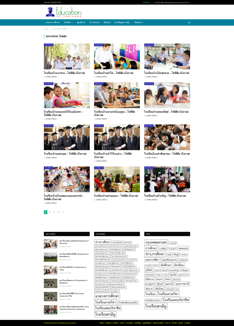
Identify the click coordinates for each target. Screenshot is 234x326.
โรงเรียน (67, 22)
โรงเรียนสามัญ (105, 314)
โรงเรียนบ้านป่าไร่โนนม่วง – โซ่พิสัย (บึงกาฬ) (113, 155)
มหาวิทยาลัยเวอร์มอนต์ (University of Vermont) (74, 242)
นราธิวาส (155, 266)
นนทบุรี (147, 266)
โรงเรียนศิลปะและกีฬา (128, 302)
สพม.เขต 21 (148, 126)
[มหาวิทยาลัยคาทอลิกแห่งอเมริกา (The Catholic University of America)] (50, 309)
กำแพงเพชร (172, 249)
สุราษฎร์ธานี (149, 284)
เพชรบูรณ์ (169, 289)
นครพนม (184, 255)
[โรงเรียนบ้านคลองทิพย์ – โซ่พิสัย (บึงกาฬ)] (167, 95)
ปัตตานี (164, 270)
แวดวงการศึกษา (53, 22)
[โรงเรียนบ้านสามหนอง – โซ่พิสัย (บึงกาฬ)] (117, 179)
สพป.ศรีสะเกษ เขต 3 (101, 274)
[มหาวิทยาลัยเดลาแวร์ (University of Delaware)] (50, 283)
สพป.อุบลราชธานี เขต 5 (102, 291)
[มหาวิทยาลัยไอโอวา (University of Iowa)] (50, 270)
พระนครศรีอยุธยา (174, 270)
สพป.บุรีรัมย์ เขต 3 (127, 263)
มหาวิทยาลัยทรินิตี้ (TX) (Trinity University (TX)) (71, 294)
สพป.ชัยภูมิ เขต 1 (116, 250)
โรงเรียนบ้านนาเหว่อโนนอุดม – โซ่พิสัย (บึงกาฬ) (114, 113)
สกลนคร (159, 279)
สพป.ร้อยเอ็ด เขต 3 (117, 270)
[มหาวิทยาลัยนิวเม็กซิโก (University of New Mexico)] (50, 257)
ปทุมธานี (157, 270)
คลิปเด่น (107, 22)
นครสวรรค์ (183, 260)
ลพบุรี (180, 275)
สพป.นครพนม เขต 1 (101, 253)
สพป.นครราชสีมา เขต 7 (102, 256)
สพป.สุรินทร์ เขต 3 (128, 277)
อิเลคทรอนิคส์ (158, 323)
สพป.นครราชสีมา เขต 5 (118, 253)
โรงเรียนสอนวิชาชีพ (108, 308)
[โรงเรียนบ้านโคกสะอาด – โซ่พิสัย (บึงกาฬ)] (167, 56)
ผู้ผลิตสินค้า (147, 323)
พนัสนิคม (138, 323)
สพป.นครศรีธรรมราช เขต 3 (103, 260)
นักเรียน (179, 265)
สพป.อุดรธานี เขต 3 (100, 284)
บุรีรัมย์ (149, 270)
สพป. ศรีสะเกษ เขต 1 (132, 270)
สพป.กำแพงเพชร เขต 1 (116, 246)
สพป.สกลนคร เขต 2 (130, 274)
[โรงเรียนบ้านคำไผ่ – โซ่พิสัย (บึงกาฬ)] (117, 56)
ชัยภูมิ (176, 254)
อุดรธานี (169, 283)
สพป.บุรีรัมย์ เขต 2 (113, 263)
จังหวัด (174, 323)
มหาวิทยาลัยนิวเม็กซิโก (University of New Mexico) (171, 2)
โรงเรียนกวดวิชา (105, 302)
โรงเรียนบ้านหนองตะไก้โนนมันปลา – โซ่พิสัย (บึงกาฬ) (63, 113)
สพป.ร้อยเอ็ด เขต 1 (129, 266)
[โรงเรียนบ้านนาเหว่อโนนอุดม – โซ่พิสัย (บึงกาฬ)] (117, 95)
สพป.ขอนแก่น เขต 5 (101, 250)
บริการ (122, 323)
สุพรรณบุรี (176, 279)
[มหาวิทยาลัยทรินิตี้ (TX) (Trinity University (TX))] (50, 296)
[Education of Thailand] (63, 12)
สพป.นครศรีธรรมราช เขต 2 (119, 256)
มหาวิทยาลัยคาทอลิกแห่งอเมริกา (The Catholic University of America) (74, 308)
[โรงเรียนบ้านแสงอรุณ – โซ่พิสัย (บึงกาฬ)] (67, 137)
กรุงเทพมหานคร (156, 242)
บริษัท (101, 323)
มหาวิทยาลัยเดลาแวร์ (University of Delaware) (73, 281)
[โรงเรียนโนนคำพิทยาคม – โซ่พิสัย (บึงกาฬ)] (167, 137)
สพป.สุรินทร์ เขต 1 (101, 277)
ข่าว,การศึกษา (155, 254)
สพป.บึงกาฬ (49, 45)
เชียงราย (149, 288)
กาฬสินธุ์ (163, 248)
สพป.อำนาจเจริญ (117, 281)
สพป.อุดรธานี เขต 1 (131, 281)
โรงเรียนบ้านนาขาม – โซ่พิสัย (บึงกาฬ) (64, 73)
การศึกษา (151, 248)
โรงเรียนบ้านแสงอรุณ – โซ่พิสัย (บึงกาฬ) (65, 153)
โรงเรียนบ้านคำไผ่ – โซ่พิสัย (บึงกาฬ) (113, 73)
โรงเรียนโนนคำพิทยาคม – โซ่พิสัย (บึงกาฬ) (167, 153)
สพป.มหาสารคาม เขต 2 (102, 266)
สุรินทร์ (160, 284)
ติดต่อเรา (139, 22)
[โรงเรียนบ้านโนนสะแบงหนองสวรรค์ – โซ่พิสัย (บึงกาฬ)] (67, 179)
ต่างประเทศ (95, 22)
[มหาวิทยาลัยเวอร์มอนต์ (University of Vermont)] (50, 244)
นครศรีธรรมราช (169, 259)
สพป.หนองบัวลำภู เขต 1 (102, 281)
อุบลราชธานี (182, 283)
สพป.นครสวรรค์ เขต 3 (120, 260)
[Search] (189, 22)
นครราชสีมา (152, 259)
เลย (177, 289)
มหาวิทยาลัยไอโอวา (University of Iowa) (72, 268)
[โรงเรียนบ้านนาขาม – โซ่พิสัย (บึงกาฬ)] (67, 56)
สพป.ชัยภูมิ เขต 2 (129, 250)
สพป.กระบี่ (127, 242)
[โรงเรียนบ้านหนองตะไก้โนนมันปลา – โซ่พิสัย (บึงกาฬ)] (67, 95)
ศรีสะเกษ (150, 279)
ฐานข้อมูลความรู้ (122, 22)
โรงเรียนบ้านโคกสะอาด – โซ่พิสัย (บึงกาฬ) (166, 73)
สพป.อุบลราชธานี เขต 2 (102, 287)
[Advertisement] (145, 11)
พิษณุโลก (185, 270)
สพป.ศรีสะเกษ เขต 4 (116, 274)
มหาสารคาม (149, 275)
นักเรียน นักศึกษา (51, 77)
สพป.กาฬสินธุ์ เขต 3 (101, 246)
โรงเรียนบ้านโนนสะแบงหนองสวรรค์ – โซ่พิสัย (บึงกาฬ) (64, 197)
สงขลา (168, 279)
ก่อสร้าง (115, 323)
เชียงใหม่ (159, 288)
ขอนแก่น (183, 248)
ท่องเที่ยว (130, 323)
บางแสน (187, 323)
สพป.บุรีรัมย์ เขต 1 (100, 263)
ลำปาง (187, 275)
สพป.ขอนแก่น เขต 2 (131, 246)
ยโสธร (159, 275)
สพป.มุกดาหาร (116, 266)
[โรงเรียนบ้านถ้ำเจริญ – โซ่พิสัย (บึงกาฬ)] (167, 179)
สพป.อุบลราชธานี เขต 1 (116, 284)
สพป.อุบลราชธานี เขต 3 (119, 287)
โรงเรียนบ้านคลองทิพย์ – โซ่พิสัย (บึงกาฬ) (166, 111)
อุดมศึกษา (81, 22)
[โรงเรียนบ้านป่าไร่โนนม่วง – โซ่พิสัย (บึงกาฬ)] (117, 137)
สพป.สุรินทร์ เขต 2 (115, 277)
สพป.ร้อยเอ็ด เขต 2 (102, 270)
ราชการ (167, 323)
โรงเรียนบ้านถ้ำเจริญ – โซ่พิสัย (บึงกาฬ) (165, 195)
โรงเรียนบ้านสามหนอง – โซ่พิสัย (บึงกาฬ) (116, 195)
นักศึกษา (166, 265)
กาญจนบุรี (173, 243)
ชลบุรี (169, 254)
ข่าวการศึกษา (102, 242)
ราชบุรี (165, 275)
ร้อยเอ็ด (173, 274)
